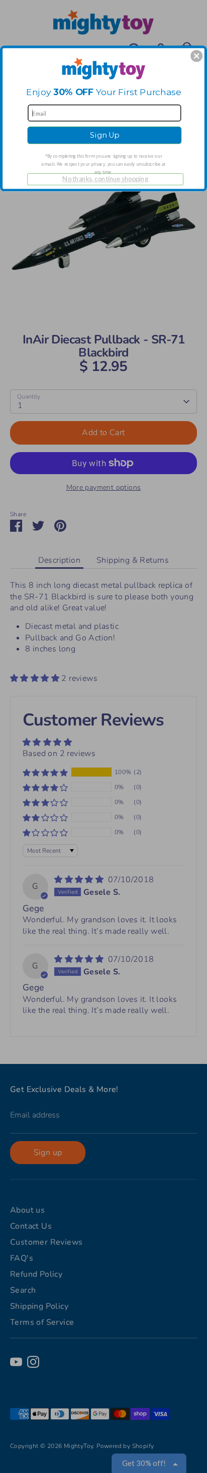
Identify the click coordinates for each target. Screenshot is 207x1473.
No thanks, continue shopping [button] (105, 179)
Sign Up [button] (104, 135)
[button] (196, 56)
